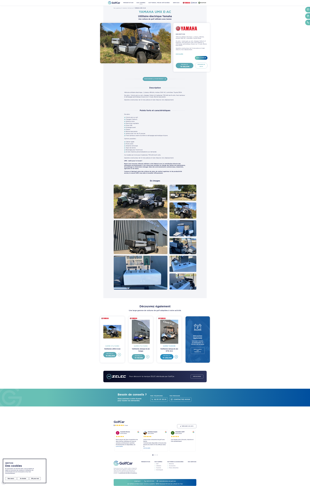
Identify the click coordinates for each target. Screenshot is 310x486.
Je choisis (23, 478)
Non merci (11, 478)
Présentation (128, 2)
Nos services (192, 461)
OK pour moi (35, 478)
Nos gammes (141, 2)
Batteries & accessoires (175, 461)
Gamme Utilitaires (128, 8)
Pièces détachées (173, 467)
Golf (157, 463)
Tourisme (158, 467)
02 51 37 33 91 (150, 481)
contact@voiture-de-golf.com (167, 481)
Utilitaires (158, 465)
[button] (153, 455)
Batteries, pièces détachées (159, 2)
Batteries (171, 463)
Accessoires (172, 465)
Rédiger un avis (188, 426)
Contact (137, 481)
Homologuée (159, 469)
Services (176, 2)
